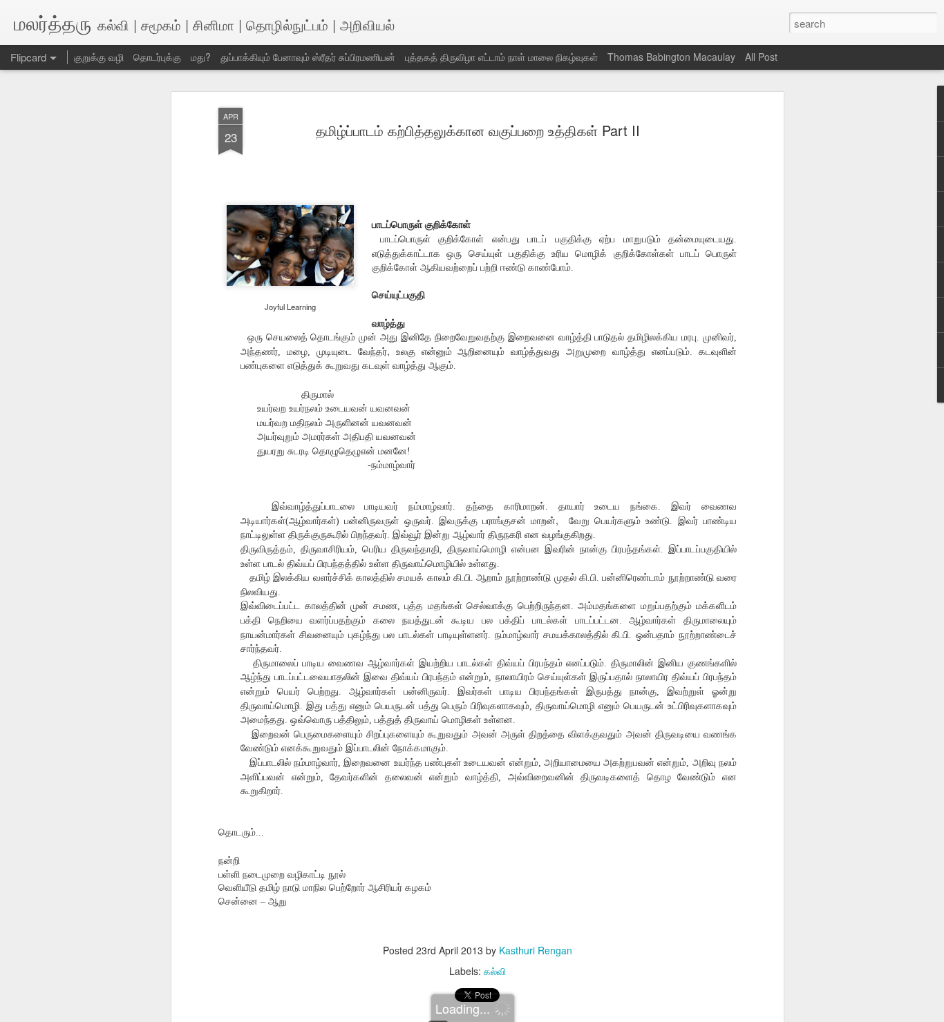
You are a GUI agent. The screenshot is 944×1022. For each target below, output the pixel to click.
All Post (761, 57)
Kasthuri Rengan (535, 950)
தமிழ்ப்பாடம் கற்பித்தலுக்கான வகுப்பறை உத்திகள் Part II (478, 130)
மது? (201, 57)
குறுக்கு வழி (99, 57)
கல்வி (495, 971)
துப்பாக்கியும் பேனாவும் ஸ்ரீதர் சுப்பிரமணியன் (307, 57)
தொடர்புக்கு (157, 57)
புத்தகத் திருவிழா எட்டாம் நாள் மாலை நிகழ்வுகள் (501, 57)
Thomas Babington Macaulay (671, 57)
